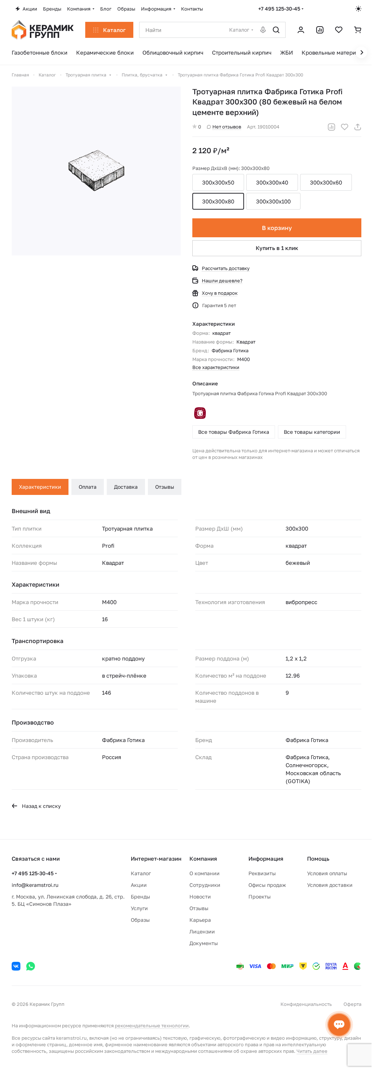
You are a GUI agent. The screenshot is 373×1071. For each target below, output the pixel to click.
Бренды (140, 896)
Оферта (352, 1004)
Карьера (200, 920)
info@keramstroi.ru (35, 885)
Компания (203, 858)
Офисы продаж (267, 885)
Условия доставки (330, 885)
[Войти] (301, 29)
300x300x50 (218, 182)
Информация (265, 858)
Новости (200, 896)
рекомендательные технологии (152, 1025)
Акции (139, 885)
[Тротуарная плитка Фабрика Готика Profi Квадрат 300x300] (96, 171)
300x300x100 (273, 201)
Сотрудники (204, 885)
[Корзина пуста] (357, 29)
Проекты (259, 896)
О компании (204, 873)
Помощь (318, 858)
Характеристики (40, 487)
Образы (140, 920)
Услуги (139, 908)
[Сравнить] (331, 127)
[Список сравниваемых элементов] (319, 29)
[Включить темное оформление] (358, 9)
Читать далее (312, 1051)
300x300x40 (272, 182)
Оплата (88, 487)
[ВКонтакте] (16, 966)
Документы (203, 943)
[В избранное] (344, 127)
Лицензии (202, 931)
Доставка (126, 487)
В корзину (277, 227)
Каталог (141, 873)
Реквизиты (262, 873)
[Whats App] (30, 966)
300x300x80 (218, 201)
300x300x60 (326, 182)
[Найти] (276, 30)
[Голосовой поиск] (263, 29)
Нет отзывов (226, 127)
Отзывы (164, 487)
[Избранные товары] (338, 29)
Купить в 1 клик (277, 248)
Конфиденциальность (306, 1004)
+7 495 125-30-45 (279, 8)
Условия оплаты (327, 873)
